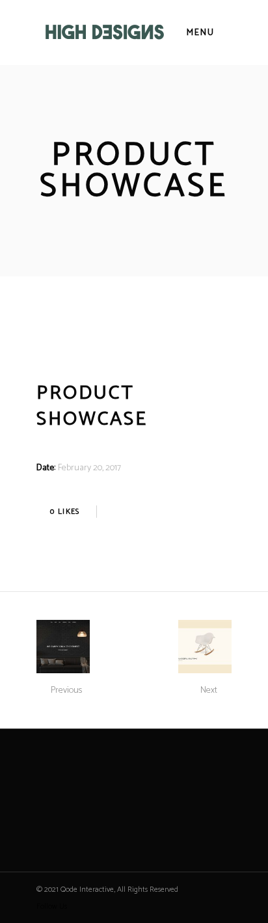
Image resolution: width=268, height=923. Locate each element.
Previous (66, 690)
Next (208, 690)
